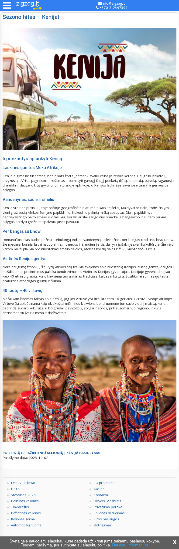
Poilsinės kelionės (25, 500)
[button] (7, 5)
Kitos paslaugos (106, 519)
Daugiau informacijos (130, 545)
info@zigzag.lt (113, 3)
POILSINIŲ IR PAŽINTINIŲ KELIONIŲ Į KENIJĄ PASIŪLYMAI (51, 452)
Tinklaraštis (20, 507)
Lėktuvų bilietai (23, 482)
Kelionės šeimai (23, 519)
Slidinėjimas (102, 525)
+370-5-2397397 (113, 7)
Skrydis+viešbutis (107, 500)
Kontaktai (101, 494)
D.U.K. (16, 488)
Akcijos (98, 488)
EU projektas (103, 482)
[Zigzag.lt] (29, 5)
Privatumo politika (107, 507)
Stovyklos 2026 (23, 494)
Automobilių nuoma (26, 525)
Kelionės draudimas (109, 513)
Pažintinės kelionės (26, 513)
